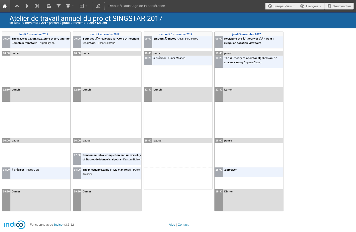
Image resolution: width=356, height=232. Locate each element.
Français (312, 6)
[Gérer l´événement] (98, 6)
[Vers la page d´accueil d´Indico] (5, 6)
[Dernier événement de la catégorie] (36, 6)
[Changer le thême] (84, 6)
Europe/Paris (283, 6)
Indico (58, 225)
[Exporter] (70, 6)
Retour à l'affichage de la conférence (136, 6)
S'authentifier (342, 6)
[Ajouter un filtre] (58, 6)
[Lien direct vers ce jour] (51, 34)
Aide (172, 225)
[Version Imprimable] (49, 6)
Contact (183, 225)
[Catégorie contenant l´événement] (17, 6)
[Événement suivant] (27, 6)
